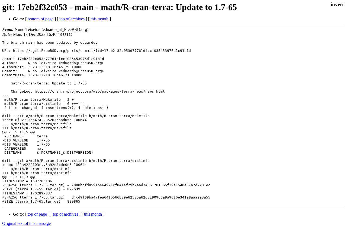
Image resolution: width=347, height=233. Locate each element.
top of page (37, 214)
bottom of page (40, 19)
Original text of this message (26, 223)
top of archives (72, 19)
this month (99, 19)
